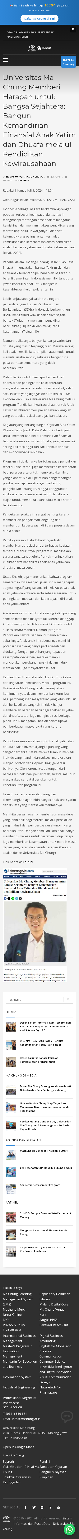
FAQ (6, 1320)
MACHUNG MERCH (17, 37)
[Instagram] (42, 1507)
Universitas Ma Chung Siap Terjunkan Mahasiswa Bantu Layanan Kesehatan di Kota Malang (44, 1107)
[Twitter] (34, 1507)
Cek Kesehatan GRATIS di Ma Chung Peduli (46, 1168)
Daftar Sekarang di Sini (39, 18)
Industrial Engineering (19, 1387)
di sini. (29, 862)
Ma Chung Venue (52, 1309)
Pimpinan (46, 1477)
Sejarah (8, 1461)
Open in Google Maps (18, 1447)
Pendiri (45, 1461)
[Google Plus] (50, 1507)
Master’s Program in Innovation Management (17, 1351)
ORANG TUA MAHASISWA (21, 32)
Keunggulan (12, 1482)
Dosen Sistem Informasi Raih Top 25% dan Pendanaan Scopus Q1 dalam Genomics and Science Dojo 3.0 (45, 1026)
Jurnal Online (12, 1314)
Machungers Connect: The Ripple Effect (43, 1150)
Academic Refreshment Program (40, 1185)
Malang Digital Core (54, 1304)
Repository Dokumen (55, 1294)
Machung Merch (14, 1309)
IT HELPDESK (45, 32)
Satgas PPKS (49, 1320)
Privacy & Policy (14, 1325)
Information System (17, 1377)
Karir (43, 1314)
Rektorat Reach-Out (54, 1325)
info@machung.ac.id (26, 1419)
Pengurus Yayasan (53, 1472)
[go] (68, 1000)
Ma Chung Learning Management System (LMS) (18, 1299)
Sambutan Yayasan (53, 1467)
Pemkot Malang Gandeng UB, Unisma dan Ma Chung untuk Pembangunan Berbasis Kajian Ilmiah (45, 1125)
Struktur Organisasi (17, 1477)
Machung (23, 180)
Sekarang (68, 62)
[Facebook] (25, 1507)
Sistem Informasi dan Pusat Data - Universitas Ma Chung (39, 1523)
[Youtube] (58, 1507)
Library (45, 1299)
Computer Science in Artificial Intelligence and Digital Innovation (56, 1366)
